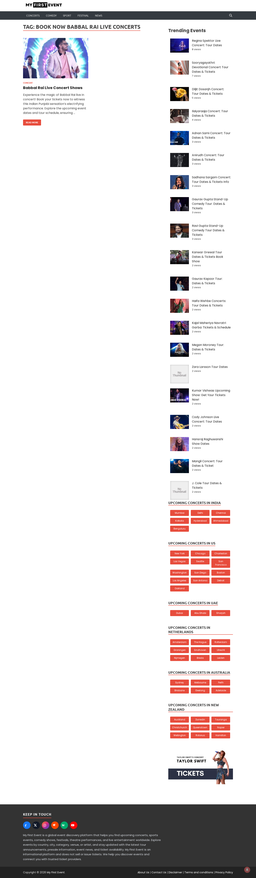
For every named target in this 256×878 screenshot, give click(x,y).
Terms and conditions (198, 872)
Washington (179, 572)
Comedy (51, 15)
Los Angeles (179, 580)
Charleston (220, 553)
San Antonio (200, 580)
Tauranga (221, 719)
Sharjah (220, 613)
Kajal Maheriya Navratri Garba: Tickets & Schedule (211, 325)
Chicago (200, 553)
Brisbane (179, 690)
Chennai (221, 512)
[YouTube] (73, 825)
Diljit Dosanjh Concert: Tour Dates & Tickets (208, 91)
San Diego (200, 572)
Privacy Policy (224, 872)
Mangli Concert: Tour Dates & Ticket (207, 463)
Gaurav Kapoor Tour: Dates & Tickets (207, 281)
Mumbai (179, 512)
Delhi (200, 512)
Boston (221, 572)
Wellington (180, 735)
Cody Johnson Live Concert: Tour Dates (207, 419)
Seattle (200, 561)
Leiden (221, 657)
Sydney (179, 682)
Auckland (179, 719)
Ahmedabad (220, 520)
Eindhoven (200, 650)
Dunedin (200, 719)
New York (180, 553)
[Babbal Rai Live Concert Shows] (55, 60)
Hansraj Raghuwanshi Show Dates (207, 441)
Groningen (180, 650)
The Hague (200, 642)
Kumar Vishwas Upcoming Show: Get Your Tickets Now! (211, 395)
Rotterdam (221, 642)
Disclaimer (175, 872)
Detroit (220, 580)
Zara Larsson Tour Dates (210, 367)
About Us (143, 872)
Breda (200, 657)
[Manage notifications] (247, 870)
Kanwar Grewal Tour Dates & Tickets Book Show (207, 256)
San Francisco (221, 563)
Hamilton (221, 735)
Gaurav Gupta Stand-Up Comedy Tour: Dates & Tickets (210, 203)
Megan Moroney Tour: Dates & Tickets (208, 347)
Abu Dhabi (200, 613)
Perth (221, 682)
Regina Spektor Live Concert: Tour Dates (207, 43)
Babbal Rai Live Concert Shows (52, 87)
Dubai (179, 613)
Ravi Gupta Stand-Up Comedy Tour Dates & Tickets (208, 230)
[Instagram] (45, 825)
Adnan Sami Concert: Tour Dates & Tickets (211, 135)
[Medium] (64, 825)
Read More (30, 121)
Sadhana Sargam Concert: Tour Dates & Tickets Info (211, 179)
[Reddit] (55, 825)
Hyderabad (200, 520)
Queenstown (200, 727)
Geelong (200, 690)
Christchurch (179, 727)
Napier (221, 727)
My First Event (56, 872)
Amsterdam (179, 642)
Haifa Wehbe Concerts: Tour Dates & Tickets (209, 303)
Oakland (180, 588)
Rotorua (200, 735)
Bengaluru (180, 528)
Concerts (33, 15)
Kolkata (179, 520)
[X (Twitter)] (36, 825)
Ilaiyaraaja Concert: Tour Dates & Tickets (210, 113)
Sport (67, 15)
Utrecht (221, 650)
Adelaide (221, 690)
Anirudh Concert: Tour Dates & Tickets (208, 157)
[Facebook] (27, 825)
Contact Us (158, 872)
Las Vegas (180, 561)
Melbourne (200, 682)
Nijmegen (179, 657)
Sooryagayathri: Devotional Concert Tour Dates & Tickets (210, 67)
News (98, 15)
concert (28, 83)
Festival (83, 15)
